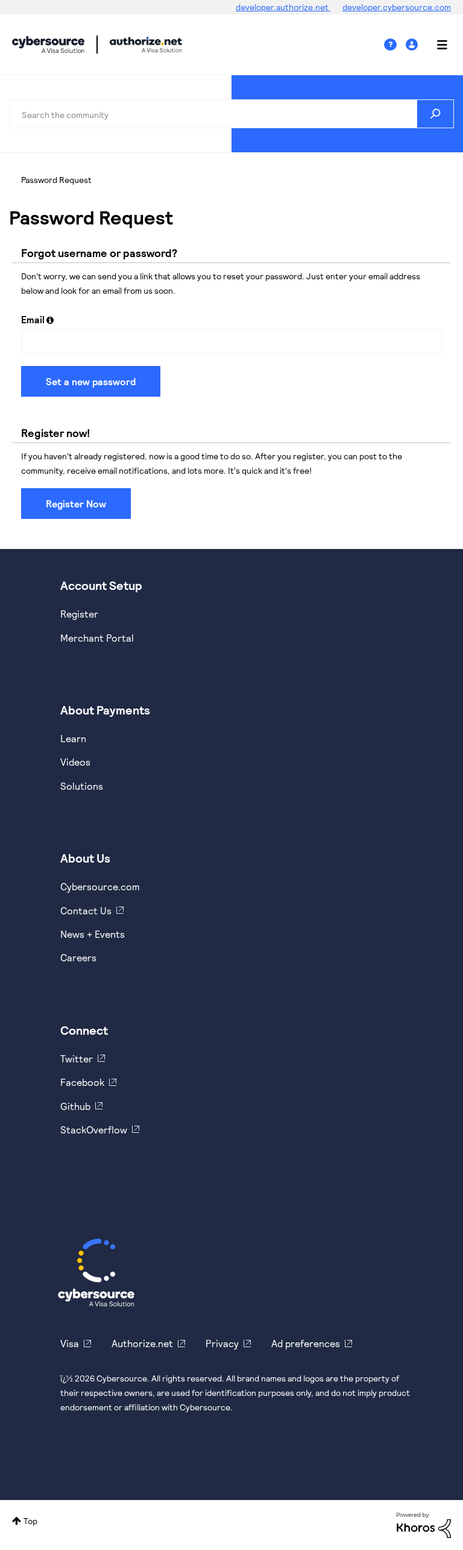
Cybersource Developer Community (48, 44)
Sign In (413, 45)
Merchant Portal (97, 637)
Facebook (82, 1082)
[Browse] (436, 44)
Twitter (76, 1058)
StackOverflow (93, 1129)
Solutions (81, 786)
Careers (78, 957)
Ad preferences (305, 1343)
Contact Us (86, 910)
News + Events (92, 934)
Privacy (222, 1343)
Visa (69, 1343)
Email (33, 319)
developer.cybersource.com (396, 7)
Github (75, 1106)
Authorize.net (142, 1343)
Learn (73, 738)
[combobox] (231, 113)
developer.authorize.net (283, 7)
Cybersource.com (100, 886)
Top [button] (30, 1521)
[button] (50, 320)
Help (395, 45)
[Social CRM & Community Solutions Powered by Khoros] (424, 1524)
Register (79, 613)
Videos (75, 761)
